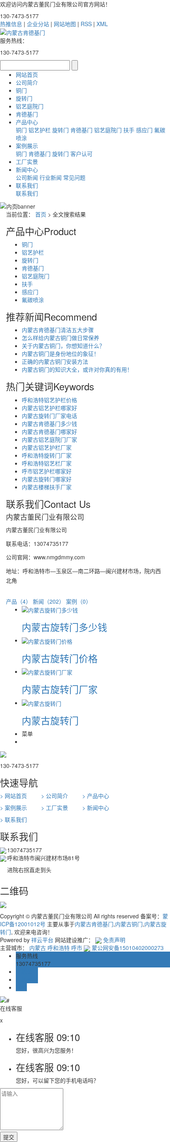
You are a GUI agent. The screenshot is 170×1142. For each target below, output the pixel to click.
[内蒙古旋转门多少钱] (50, 609)
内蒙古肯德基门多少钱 (49, 424)
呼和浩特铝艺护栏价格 (49, 400)
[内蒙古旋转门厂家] (47, 671)
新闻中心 (27, 169)
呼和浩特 (58, 948)
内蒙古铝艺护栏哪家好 (49, 408)
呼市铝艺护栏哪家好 (47, 471)
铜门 (21, 90)
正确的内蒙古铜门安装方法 (55, 361)
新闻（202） (48, 601)
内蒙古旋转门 (50, 720)
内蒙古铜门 (129, 924)
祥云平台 (42, 940)
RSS (86, 24)
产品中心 (27, 122)
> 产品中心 (95, 796)
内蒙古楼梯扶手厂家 (47, 487)
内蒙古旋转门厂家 (60, 689)
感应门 (144, 130)
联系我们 (27, 185)
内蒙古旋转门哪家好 (47, 479)
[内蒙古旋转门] (41, 703)
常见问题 (74, 177)
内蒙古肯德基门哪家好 (49, 431)
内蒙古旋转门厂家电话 (49, 416)
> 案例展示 (13, 807)
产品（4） (18, 601)
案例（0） (78, 601)
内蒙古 (37, 948)
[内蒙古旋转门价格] (47, 640)
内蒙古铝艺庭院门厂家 (49, 439)
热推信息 (11, 24)
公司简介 (27, 82)
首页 (40, 214)
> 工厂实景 (54, 807)
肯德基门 (27, 114)
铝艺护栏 (39, 130)
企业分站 (38, 24)
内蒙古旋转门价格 (60, 658)
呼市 (76, 948)
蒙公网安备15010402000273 (127, 948)
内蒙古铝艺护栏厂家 (47, 447)
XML (102, 24)
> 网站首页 (13, 796)
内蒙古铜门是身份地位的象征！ (60, 353)
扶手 (128, 130)
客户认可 (81, 154)
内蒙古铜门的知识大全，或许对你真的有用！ (77, 369)
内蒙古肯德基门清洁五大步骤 (58, 330)
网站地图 (65, 24)
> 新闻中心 (95, 807)
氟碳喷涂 (33, 300)
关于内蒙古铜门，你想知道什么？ (63, 346)
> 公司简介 (54, 796)
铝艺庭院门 (29, 106)
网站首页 (27, 74)
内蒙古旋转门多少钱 (64, 627)
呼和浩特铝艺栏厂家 (47, 463)
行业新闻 (51, 177)
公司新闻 (27, 177)
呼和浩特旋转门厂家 (47, 455)
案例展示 (27, 146)
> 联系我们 (13, 819)
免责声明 (114, 940)
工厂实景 (27, 161)
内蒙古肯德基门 (94, 924)
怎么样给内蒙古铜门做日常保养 (60, 338)
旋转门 (24, 98)
